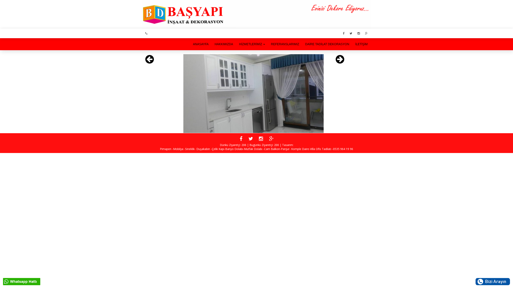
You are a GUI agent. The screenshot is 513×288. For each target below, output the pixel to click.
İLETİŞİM (361, 44)
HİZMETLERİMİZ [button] (251, 44)
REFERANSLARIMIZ (285, 44)
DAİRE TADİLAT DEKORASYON (327, 44)
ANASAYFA (201, 44)
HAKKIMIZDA (224, 44)
